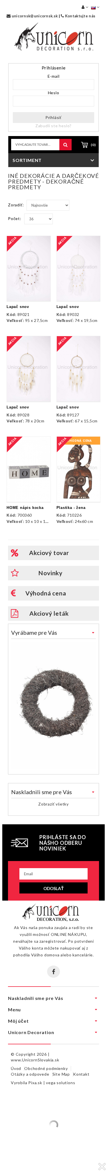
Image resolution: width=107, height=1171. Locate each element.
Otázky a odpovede (30, 1074)
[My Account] (85, 7)
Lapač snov (18, 307)
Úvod (16, 1068)
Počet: (14, 218)
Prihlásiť (53, 117)
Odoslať (53, 888)
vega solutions (60, 1082)
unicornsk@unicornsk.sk (34, 16)
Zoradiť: (16, 204)
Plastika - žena (71, 508)
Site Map (61, 1074)
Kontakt (81, 1074)
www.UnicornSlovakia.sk (35, 1059)
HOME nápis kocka (25, 508)
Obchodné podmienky (46, 1068)
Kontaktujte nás (79, 16)
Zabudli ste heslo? (53, 125)
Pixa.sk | (37, 1082)
